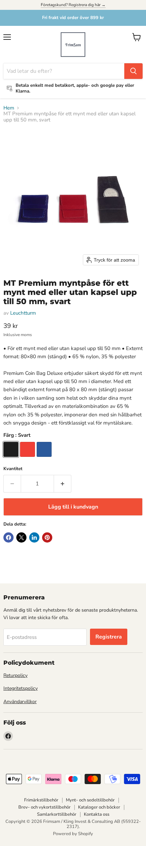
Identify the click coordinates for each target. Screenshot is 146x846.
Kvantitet (12, 468)
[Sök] (133, 71)
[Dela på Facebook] (8, 537)
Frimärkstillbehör (41, 800)
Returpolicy (15, 675)
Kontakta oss (96, 814)
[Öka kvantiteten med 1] (62, 484)
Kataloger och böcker (99, 807)
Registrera (108, 637)
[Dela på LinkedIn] (34, 537)
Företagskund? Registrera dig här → (73, 4)
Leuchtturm (23, 313)
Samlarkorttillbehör (56, 814)
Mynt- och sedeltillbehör (90, 800)
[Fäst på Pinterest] (47, 537)
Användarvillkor (20, 701)
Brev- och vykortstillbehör (44, 807)
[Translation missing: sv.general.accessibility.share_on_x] (21, 537)
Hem (8, 108)
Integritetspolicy (20, 688)
